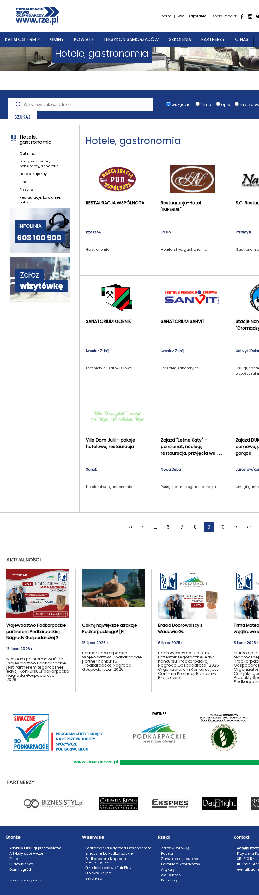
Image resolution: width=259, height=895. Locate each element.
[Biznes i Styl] (54, 803)
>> (248, 527)
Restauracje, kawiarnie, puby (40, 200)
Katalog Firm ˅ (22, 39)
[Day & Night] (219, 803)
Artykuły (168, 869)
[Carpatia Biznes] (118, 803)
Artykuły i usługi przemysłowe (35, 848)
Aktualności (171, 874)
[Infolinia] (40, 231)
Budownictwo (21, 864)
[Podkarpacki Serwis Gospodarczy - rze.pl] (37, 16)
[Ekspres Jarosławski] (170, 803)
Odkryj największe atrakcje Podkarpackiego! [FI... (109, 628)
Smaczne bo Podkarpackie (109, 853)
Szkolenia (180, 39)
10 (222, 527)
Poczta (166, 16)
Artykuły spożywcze (26, 853)
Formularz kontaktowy (180, 864)
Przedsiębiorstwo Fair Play (108, 867)
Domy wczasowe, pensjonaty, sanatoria (39, 163)
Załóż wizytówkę (175, 848)
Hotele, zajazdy (33, 173)
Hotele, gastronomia (35, 139)
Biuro (13, 858)
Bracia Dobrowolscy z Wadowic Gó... (180, 628)
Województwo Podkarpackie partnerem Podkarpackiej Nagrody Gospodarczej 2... (36, 631)
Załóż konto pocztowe (180, 858)
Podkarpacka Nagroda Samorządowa (105, 860)
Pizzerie (26, 189)
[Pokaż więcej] (37, 594)
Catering (27, 153)
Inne (23, 181)
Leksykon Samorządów (131, 39)
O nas (241, 39)
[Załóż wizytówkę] (40, 279)
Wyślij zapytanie (192, 16)
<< (130, 527)
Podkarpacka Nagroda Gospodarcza (118, 848)
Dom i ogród (20, 869)
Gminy (57, 39)
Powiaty (84, 39)
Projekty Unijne (98, 872)
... (155, 527)
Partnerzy (213, 39)
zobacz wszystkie (25, 880)
